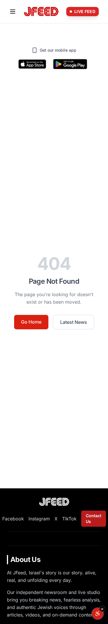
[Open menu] (13, 11)
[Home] (41, 11)
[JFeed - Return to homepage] (54, 502)
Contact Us (93, 518)
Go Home (31, 322)
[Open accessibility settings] (97, 613)
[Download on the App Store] (32, 64)
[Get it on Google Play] (70, 64)
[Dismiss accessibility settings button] (102, 609)
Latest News (73, 322)
